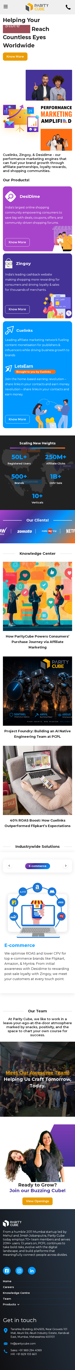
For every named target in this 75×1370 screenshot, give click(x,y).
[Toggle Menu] (5, 6)
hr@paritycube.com (23, 1343)
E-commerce (37, 866)
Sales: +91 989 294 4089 (26, 1350)
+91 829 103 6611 (26, 1354)
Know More (15, 56)
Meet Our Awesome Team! (37, 1072)
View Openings (37, 1201)
